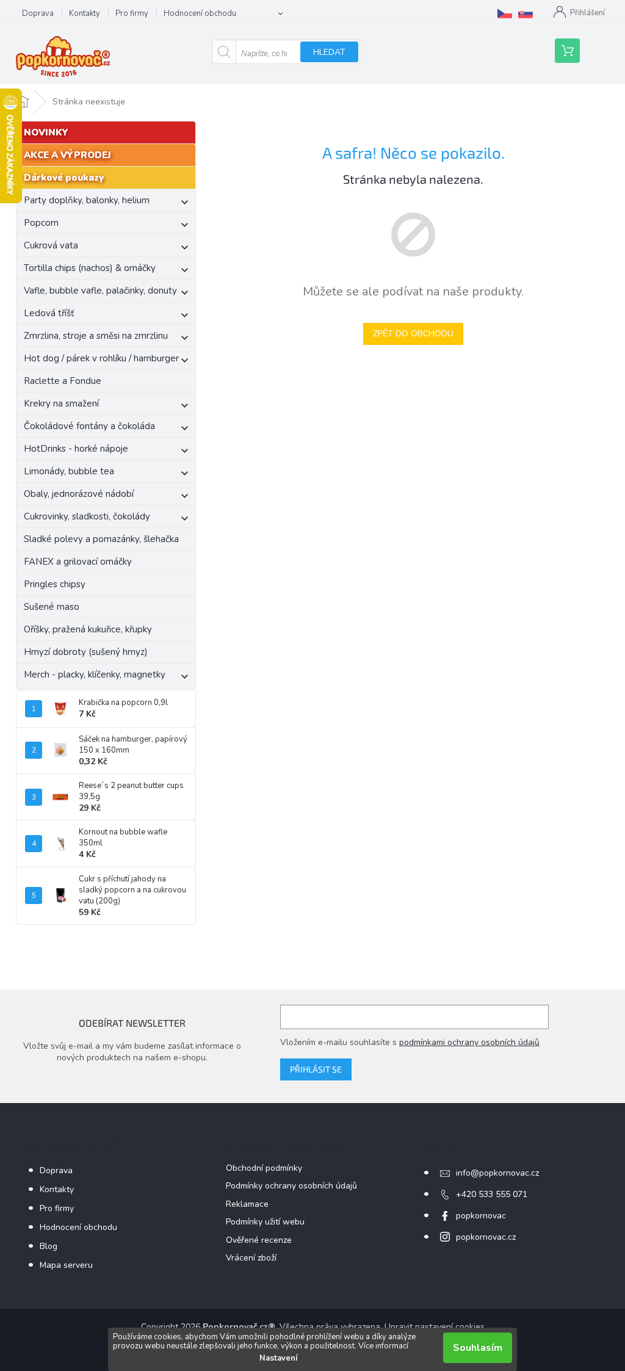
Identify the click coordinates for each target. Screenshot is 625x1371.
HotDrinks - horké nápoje (76, 449)
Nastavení (278, 1358)
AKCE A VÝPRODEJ (67, 155)
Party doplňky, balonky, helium (87, 200)
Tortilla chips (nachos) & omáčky (90, 268)
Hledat (329, 52)
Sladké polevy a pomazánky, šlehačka (101, 539)
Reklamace (247, 1204)
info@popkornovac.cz (497, 1173)
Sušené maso (51, 607)
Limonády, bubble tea (69, 471)
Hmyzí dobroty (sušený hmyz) (86, 652)
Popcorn (41, 223)
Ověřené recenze (259, 1240)
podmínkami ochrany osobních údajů (469, 1042)
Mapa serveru (66, 1265)
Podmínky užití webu (265, 1222)
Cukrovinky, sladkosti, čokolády (87, 516)
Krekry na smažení (61, 403)
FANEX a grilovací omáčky (78, 561)
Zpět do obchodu (413, 333)
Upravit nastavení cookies (435, 1327)
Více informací (383, 1345)
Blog (48, 1246)
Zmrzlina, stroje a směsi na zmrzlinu (96, 336)
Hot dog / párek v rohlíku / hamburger (101, 358)
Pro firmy (131, 13)
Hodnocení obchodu (200, 13)
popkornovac (481, 1215)
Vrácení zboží (251, 1258)
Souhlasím (477, 1348)
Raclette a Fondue (62, 381)
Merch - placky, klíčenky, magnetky (94, 674)
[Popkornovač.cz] (504, 13)
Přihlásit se (316, 1069)
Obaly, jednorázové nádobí (79, 494)
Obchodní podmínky (264, 1168)
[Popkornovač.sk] (525, 13)
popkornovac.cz (486, 1237)
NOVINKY (46, 132)
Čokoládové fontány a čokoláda (89, 426)
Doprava (38, 13)
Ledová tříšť (49, 313)
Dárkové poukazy (64, 178)
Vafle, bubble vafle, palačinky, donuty (100, 290)
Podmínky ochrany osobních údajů (291, 1186)
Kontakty (84, 13)
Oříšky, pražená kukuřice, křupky (88, 629)
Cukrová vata (51, 245)
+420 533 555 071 (491, 1194)
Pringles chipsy (54, 584)
